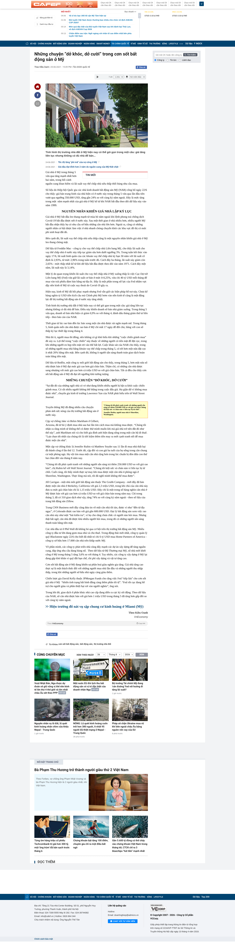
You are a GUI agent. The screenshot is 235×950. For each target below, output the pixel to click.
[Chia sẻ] (37, 95)
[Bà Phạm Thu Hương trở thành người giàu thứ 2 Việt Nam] (118, 792)
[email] (37, 103)
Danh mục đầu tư (46, 24)
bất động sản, (86, 644)
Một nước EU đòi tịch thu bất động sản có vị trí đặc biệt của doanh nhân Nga (89, 686)
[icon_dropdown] (201, 4)
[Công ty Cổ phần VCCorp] (175, 908)
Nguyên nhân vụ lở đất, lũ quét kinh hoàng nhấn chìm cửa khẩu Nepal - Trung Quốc (51, 726)
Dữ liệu (188, 43)
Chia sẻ (142, 67)
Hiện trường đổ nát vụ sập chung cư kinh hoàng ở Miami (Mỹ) (96, 606)
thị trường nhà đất (102, 644)
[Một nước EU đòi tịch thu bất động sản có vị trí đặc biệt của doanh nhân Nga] (91, 670)
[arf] (97, 627)
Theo (96, 623)
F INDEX (198, 43)
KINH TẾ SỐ (142, 44)
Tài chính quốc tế (81, 67)
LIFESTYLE (173, 44)
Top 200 (205, 897)
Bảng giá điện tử (46, 18)
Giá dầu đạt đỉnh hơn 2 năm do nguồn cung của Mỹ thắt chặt (88, 167)
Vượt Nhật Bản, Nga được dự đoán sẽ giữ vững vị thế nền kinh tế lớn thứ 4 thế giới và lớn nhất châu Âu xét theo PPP (51, 688)
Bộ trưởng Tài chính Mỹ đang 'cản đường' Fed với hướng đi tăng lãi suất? (127, 686)
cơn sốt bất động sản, (69, 644)
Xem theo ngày (85, 655)
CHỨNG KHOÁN (44, 44)
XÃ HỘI (33, 44)
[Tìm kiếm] (190, 54)
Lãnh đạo (186, 60)
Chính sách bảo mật (43, 939)
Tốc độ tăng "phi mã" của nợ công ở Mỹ (77, 162)
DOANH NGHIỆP (75, 44)
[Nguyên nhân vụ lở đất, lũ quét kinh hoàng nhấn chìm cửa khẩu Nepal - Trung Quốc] (52, 710)
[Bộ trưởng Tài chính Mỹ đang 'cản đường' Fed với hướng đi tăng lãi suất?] (130, 670)
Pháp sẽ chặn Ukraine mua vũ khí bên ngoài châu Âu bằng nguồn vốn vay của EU (128, 726)
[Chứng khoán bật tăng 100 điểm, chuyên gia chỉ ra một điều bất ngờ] (91, 827)
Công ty (160, 60)
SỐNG (164, 44)
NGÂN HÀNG (89, 44)
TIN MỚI (91, 175)
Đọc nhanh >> (130, 12)
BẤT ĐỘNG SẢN (60, 44)
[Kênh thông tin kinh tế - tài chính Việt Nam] (64, 4)
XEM (141, 654)
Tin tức (173, 60)
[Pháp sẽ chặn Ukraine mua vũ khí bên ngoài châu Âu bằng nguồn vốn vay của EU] (130, 710)
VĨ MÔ (133, 44)
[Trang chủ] (27, 43)
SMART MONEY (103, 44)
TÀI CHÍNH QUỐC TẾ (120, 44)
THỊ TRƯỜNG (154, 44)
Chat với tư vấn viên (124, 921)
